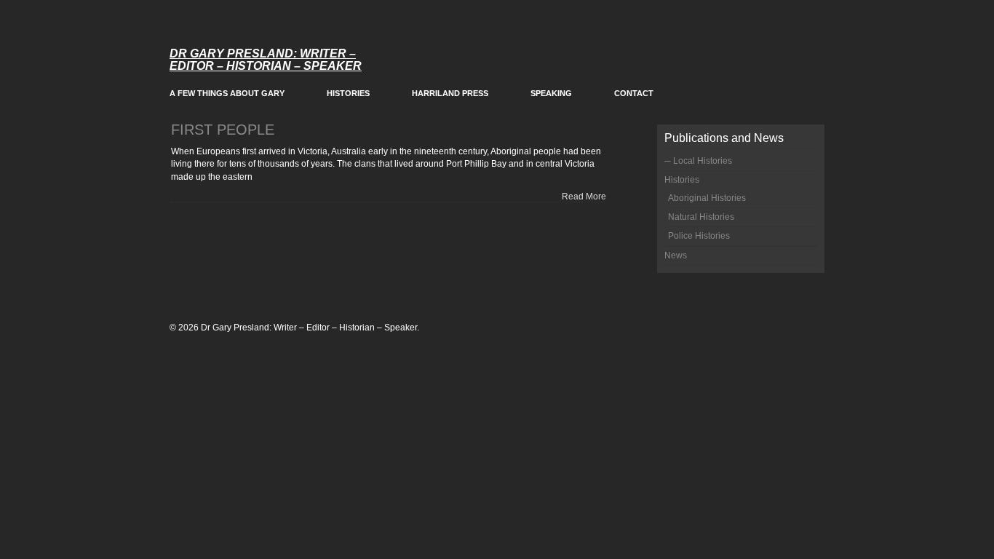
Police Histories (699, 236)
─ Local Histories (698, 161)
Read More (584, 196)
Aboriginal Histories (707, 198)
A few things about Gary (227, 93)
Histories (348, 93)
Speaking (551, 93)
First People (222, 130)
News (675, 255)
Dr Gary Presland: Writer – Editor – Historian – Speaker (266, 59)
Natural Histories (701, 217)
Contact (633, 93)
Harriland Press (450, 93)
